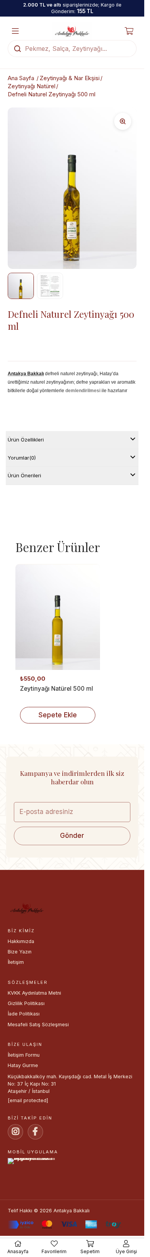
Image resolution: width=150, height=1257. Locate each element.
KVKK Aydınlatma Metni (34, 993)
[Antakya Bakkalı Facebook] (35, 1132)
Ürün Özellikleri (26, 439)
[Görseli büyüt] (122, 121)
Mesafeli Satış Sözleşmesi (38, 1024)
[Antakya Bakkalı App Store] (72, 1165)
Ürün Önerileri (24, 475)
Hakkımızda (21, 941)
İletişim (16, 962)
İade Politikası (24, 1014)
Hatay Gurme (23, 1065)
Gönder (72, 835)
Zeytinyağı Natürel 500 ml (56, 688)
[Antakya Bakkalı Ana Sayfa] (72, 31)
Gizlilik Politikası (26, 1003)
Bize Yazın (20, 952)
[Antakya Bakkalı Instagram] (15, 1132)
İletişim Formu (24, 1055)
